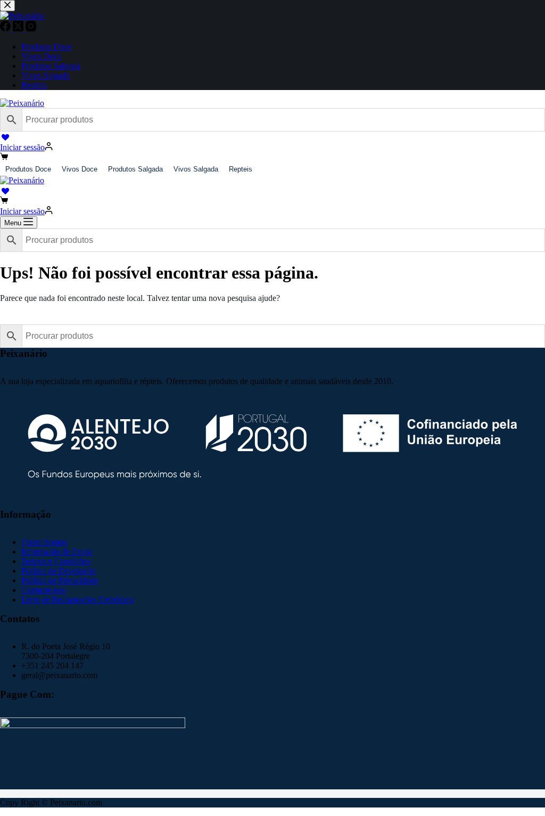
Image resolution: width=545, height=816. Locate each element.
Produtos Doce (28, 169)
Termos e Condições (55, 561)
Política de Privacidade (59, 580)
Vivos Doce (79, 169)
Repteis (240, 169)
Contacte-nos (43, 589)
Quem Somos (44, 541)
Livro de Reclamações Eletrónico (77, 599)
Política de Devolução (58, 570)
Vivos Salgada (196, 169)
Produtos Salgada (135, 169)
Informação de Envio (56, 551)
